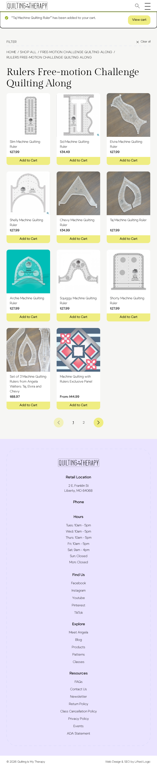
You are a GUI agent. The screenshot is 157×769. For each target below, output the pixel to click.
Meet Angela (78, 632)
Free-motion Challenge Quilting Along (76, 52)
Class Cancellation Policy (78, 711)
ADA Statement (78, 733)
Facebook (78, 583)
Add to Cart (28, 160)
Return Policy (78, 704)
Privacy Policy (78, 718)
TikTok (78, 612)
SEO (127, 761)
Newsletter (78, 696)
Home (11, 52)
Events (78, 726)
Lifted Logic (142, 761)
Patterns (78, 654)
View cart (139, 19)
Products (78, 647)
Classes (78, 662)
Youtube (78, 598)
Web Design (113, 761)
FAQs (79, 681)
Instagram (79, 590)
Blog (78, 639)
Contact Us (78, 689)
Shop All (28, 52)
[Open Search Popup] (137, 5)
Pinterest (78, 605)
